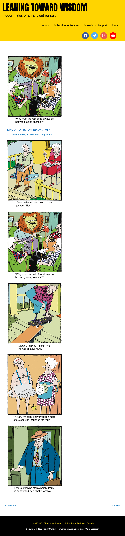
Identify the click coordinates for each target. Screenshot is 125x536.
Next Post (116, 506)
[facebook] (86, 35)
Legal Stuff (36, 523)
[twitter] (95, 35)
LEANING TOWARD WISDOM (44, 7)
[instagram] (104, 35)
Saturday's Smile (15, 134)
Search (90, 523)
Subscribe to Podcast (75, 523)
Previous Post (10, 506)
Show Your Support (53, 523)
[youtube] (113, 35)
